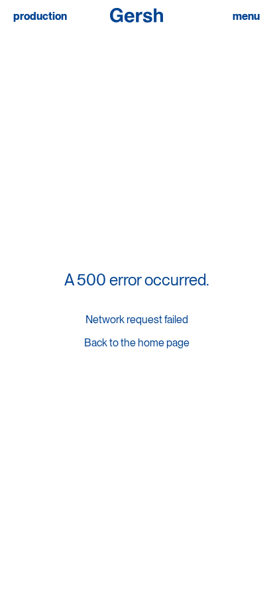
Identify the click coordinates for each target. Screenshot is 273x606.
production (40, 16)
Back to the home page (137, 342)
